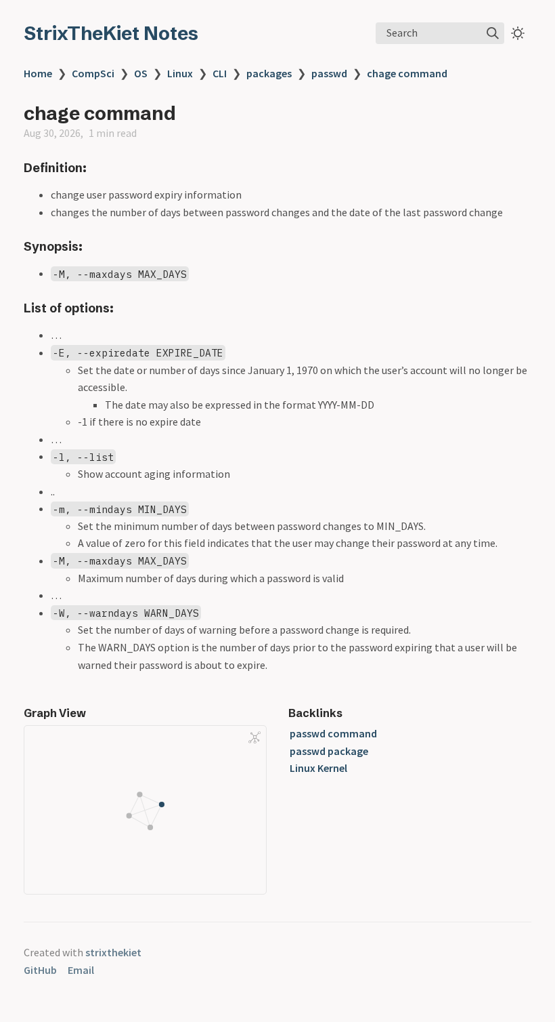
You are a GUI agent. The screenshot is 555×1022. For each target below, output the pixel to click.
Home (38, 73)
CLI (220, 73)
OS (141, 73)
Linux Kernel (318, 768)
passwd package (329, 751)
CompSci (93, 73)
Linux (180, 73)
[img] (493, 33)
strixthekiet (113, 952)
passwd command (333, 733)
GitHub (40, 970)
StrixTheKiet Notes (111, 33)
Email (81, 970)
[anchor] (99, 168)
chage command (407, 73)
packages (269, 73)
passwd (329, 73)
